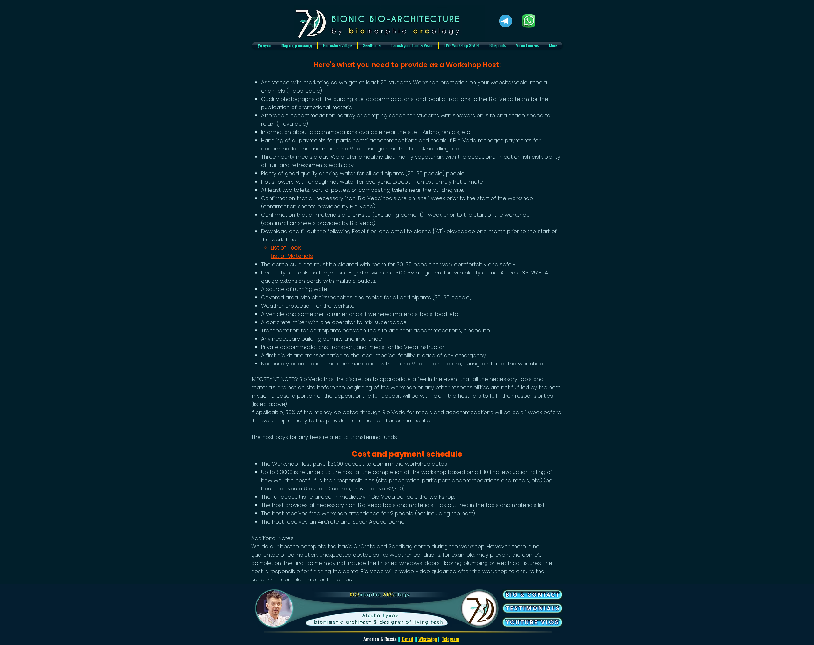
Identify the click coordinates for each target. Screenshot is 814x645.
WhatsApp (427, 638)
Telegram (450, 638)
